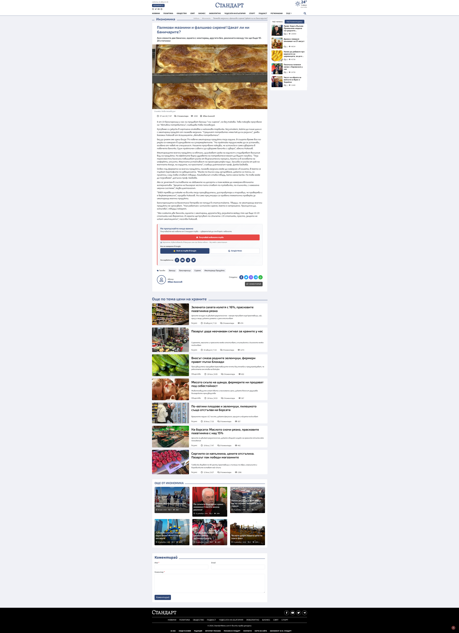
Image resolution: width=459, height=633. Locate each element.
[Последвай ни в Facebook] (286, 612)
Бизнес (194, 323)
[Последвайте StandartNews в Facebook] (153, 9)
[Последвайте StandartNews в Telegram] (161, 9)
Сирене (197, 270)
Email (213, 563)
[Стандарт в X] (193, 260)
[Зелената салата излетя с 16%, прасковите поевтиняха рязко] (170, 314)
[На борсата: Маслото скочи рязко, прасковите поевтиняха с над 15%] (170, 436)
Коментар (160, 572)
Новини (196, 18)
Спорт (284, 620)
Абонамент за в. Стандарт (281, 631)
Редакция (198, 631)
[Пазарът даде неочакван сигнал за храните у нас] (170, 340)
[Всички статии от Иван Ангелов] (161, 279)
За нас (173, 631)
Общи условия (185, 631)
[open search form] (305, 13)
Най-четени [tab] (277, 21)
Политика (184, 620)
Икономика (206, 18)
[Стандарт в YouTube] (182, 260)
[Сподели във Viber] (251, 277)
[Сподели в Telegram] (256, 277)
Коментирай (255, 284)
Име (157, 563)
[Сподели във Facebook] (241, 277)
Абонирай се (158, 5)
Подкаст (211, 620)
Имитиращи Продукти (215, 270)
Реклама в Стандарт (232, 631)
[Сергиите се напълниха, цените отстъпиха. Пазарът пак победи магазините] (170, 462)
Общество (196, 374)
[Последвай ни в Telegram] (304, 612)
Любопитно (252, 620)
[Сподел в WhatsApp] (260, 277)
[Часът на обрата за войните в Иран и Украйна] (277, 81)
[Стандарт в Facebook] (177, 260)
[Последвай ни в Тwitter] (298, 612)
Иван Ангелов (209, 116)
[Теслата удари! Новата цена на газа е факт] (247, 532)
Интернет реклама (213, 631)
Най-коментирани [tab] (294, 21)
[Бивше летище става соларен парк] (172, 500)
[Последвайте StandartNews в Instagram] (156, 9)
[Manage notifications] (453, 628)
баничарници (185, 270)
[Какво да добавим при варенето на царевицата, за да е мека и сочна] (277, 55)
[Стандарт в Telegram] (188, 260)
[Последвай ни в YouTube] (292, 612)
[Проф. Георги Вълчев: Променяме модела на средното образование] (277, 30)
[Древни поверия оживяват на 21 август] (277, 43)
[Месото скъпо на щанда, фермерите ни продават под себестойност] (170, 389)
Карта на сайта (261, 631)
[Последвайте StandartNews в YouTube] (159, 9)
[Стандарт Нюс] (164, 614)
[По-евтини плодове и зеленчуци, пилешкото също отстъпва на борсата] (170, 413)
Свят (276, 620)
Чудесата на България (231, 620)
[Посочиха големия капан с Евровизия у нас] (277, 68)
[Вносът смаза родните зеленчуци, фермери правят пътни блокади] (170, 365)
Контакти (247, 631)
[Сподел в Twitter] (246, 277)
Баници (172, 270)
